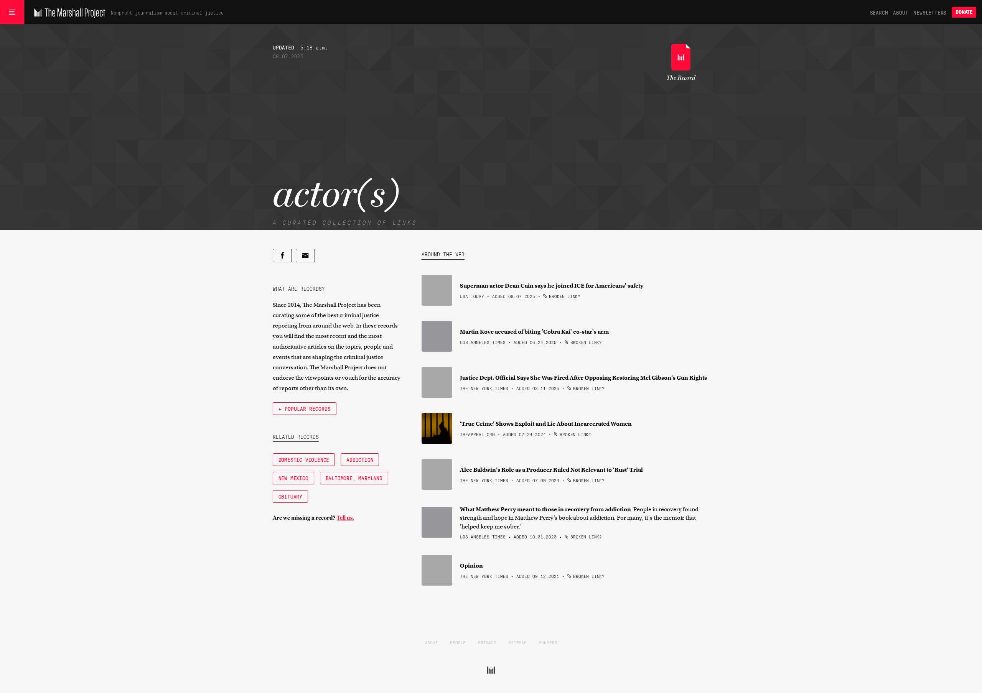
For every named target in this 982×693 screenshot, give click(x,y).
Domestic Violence (304, 459)
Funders (548, 642)
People (458, 642)
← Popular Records (304, 408)
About (900, 12)
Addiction (359, 459)
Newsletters (929, 12)
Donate (964, 12)
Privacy (487, 642)
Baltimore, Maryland (354, 477)
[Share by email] (305, 255)
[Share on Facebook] (282, 255)
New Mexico (293, 477)
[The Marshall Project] (68, 12)
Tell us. (345, 517)
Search (879, 12)
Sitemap (517, 642)
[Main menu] (12, 12)
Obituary (290, 496)
